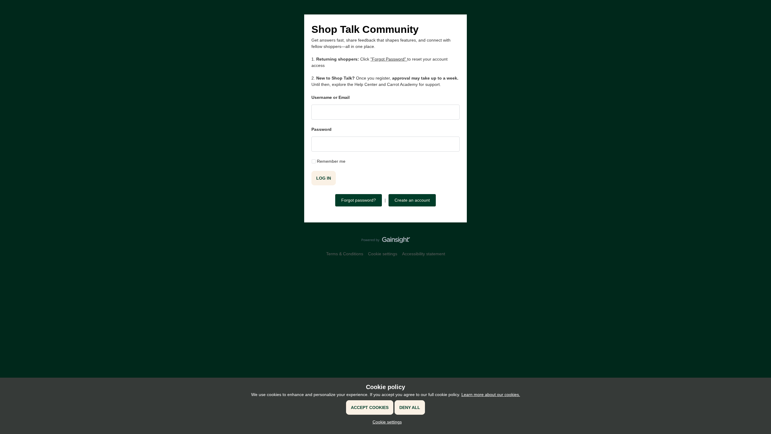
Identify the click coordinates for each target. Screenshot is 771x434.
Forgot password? (358, 200)
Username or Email (330, 97)
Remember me (331, 161)
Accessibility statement (423, 253)
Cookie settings (382, 253)
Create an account (412, 200)
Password (321, 129)
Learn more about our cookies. (490, 394)
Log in (323, 178)
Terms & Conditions (344, 253)
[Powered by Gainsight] (385, 241)
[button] (386, 422)
